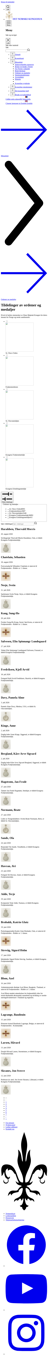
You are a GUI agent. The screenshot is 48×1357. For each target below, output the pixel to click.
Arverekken (19, 77)
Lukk (8, 43)
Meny (8, 25)
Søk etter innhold (12, 45)
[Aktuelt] (12, 54)
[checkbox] (8, 509)
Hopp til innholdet (7, 2)
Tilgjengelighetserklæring (15, 1220)
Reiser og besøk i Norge (24, 67)
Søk (8, 9)
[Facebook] (26, 1266)
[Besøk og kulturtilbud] (12, 94)
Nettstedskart (10, 1214)
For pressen (10, 1123)
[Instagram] (26, 1354)
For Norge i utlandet (22, 69)
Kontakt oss (10, 1129)
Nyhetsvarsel (10, 1125)
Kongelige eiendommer (23, 87)
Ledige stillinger (11, 1127)
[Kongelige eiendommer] (12, 86)
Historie (18, 79)
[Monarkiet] (12, 62)
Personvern (10, 1218)
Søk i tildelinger (7, 524)
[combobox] (26, 48)
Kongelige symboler (22, 83)
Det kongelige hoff (22, 91)
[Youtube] (26, 1310)
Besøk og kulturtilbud (23, 95)
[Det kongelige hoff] (12, 90)
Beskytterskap (20, 71)
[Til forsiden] (24, 19)
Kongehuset (19, 58)
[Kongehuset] (12, 58)
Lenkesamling (11, 1216)
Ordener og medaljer (22, 73)
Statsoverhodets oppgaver (24, 65)
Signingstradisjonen (22, 75)
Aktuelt (17, 55)
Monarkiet (18, 62)
